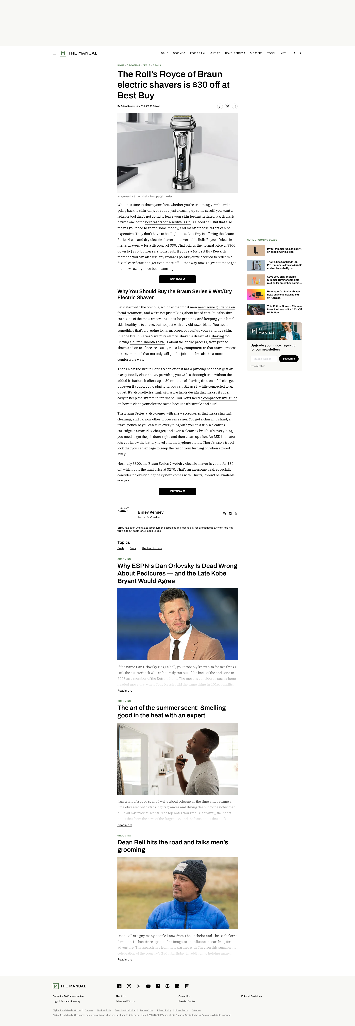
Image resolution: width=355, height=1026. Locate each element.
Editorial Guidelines (251, 996)
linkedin (230, 513)
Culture (215, 53)
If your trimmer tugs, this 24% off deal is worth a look (284, 250)
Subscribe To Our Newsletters (68, 996)
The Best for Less (152, 548)
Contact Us (184, 996)
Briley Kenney (128, 106)
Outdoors (256, 53)
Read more (124, 690)
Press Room (181, 1010)
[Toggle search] (299, 53)
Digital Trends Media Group (67, 1010)
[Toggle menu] (54, 53)
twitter (236, 513)
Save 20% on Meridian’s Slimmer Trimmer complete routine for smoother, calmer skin (283, 281)
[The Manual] (78, 53)
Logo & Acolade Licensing (66, 1001)
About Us (121, 996)
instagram (224, 513)
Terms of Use (146, 1010)
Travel (271, 53)
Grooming (179, 53)
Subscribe (289, 359)
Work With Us (104, 1010)
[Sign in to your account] (294, 53)
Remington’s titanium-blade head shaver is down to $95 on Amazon (283, 295)
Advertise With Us (125, 1001)
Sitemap (196, 1010)
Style (164, 53)
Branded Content (187, 1001)
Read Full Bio (153, 531)
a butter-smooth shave (147, 342)
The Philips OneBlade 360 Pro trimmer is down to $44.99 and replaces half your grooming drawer (284, 266)
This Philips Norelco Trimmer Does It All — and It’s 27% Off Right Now (284, 309)
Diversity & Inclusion (125, 1010)
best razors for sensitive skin (168, 222)
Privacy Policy (258, 366)
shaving (217, 336)
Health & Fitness (235, 53)
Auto (283, 53)
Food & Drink (197, 53)
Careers (89, 1010)
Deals (120, 548)
